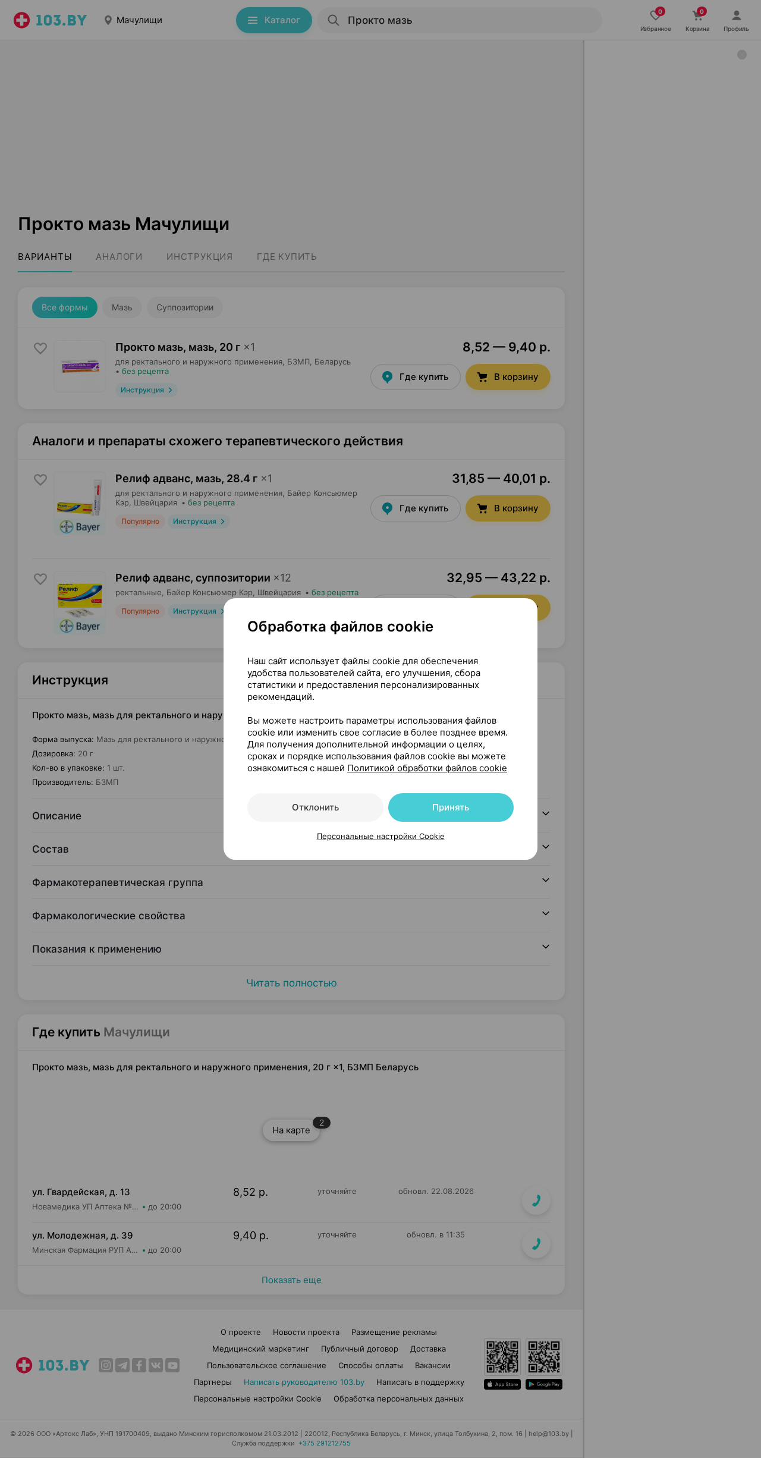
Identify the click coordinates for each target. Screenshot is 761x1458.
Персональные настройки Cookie (381, 836)
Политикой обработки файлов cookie (427, 768)
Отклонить (315, 807)
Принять (450, 807)
